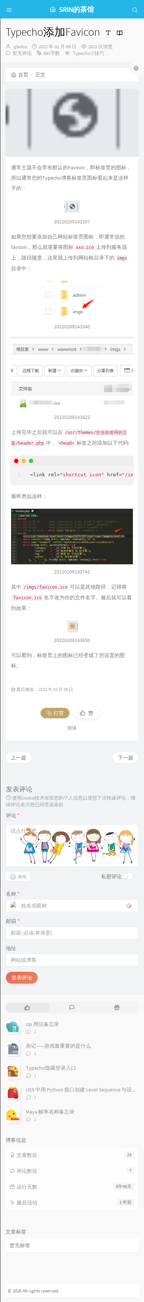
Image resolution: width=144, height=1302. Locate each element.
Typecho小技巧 (88, 53)
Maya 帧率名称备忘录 (50, 1111)
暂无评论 (22, 53)
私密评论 (111, 876)
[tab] (27, 1007)
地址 (11, 948)
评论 (13, 815)
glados (20, 46)
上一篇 (18, 757)
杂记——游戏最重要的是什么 (58, 1045)
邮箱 (13, 921)
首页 (23, 74)
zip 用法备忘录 (42, 1024)
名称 (13, 893)
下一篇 (125, 757)
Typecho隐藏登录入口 (51, 1068)
